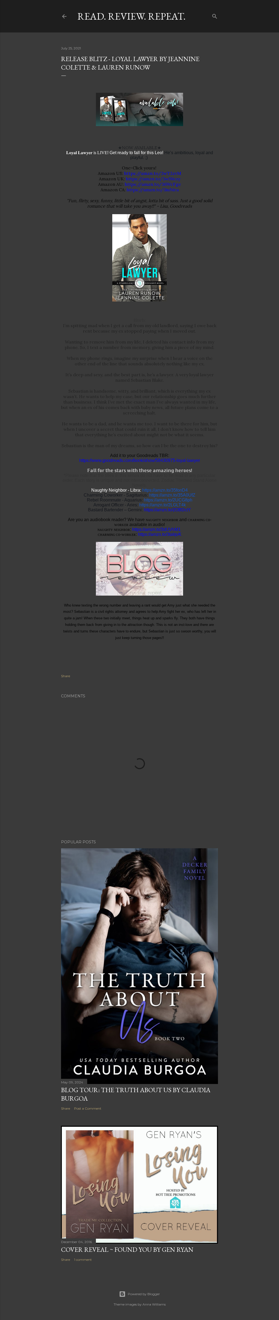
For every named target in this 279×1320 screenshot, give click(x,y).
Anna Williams (154, 1304)
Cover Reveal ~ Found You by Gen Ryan (127, 1249)
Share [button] (65, 676)
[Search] (214, 15)
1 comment (83, 1260)
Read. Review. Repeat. (131, 16)
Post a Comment (87, 1108)
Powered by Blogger (144, 1294)
